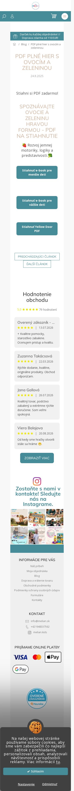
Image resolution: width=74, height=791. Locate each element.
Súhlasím (37, 771)
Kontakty (37, 600)
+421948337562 (40, 626)
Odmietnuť (49, 784)
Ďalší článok (37, 264)
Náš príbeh (37, 566)
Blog (37, 576)
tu (58, 761)
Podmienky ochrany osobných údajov (37, 590)
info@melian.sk (40, 621)
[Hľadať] (4, 16)
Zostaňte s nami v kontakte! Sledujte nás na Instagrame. (38, 496)
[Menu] (65, 16)
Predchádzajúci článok (37, 256)
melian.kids (40, 632)
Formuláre (37, 595)
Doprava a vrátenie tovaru (37, 580)
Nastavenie (26, 784)
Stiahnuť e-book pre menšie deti (37, 172)
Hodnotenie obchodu (37, 297)
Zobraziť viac (37, 458)
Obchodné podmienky (37, 585)
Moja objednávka (37, 571)
